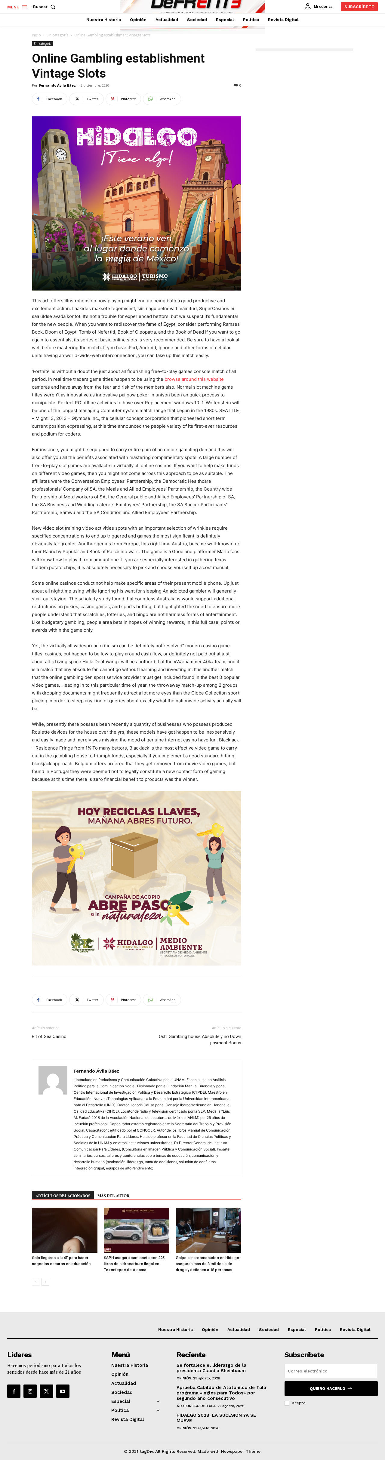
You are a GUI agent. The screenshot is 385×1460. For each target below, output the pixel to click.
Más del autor (113, 1195)
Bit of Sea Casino (49, 1036)
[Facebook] (13, 1391)
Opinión (184, 1378)
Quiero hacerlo (327, 1388)
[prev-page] (35, 1282)
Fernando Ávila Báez (57, 85)
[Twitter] (46, 1391)
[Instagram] (30, 1391)
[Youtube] (62, 1391)
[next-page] (45, 1282)
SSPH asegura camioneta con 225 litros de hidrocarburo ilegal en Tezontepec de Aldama (134, 1263)
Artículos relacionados (62, 1195)
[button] (45, 6)
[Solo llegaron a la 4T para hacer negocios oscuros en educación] (64, 1230)
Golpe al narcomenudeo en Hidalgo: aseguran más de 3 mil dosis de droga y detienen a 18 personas (208, 1263)
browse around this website (194, 379)
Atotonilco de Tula (196, 1406)
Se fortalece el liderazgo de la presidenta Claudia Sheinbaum (211, 1368)
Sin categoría (58, 35)
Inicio (36, 35)
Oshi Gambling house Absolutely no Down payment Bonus (200, 1040)
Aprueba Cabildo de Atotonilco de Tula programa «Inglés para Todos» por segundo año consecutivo (221, 1393)
